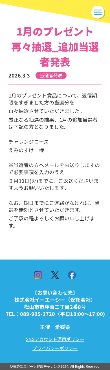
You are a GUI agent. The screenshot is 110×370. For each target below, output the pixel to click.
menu (98, 12)
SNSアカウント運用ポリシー (55, 339)
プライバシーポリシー (55, 348)
